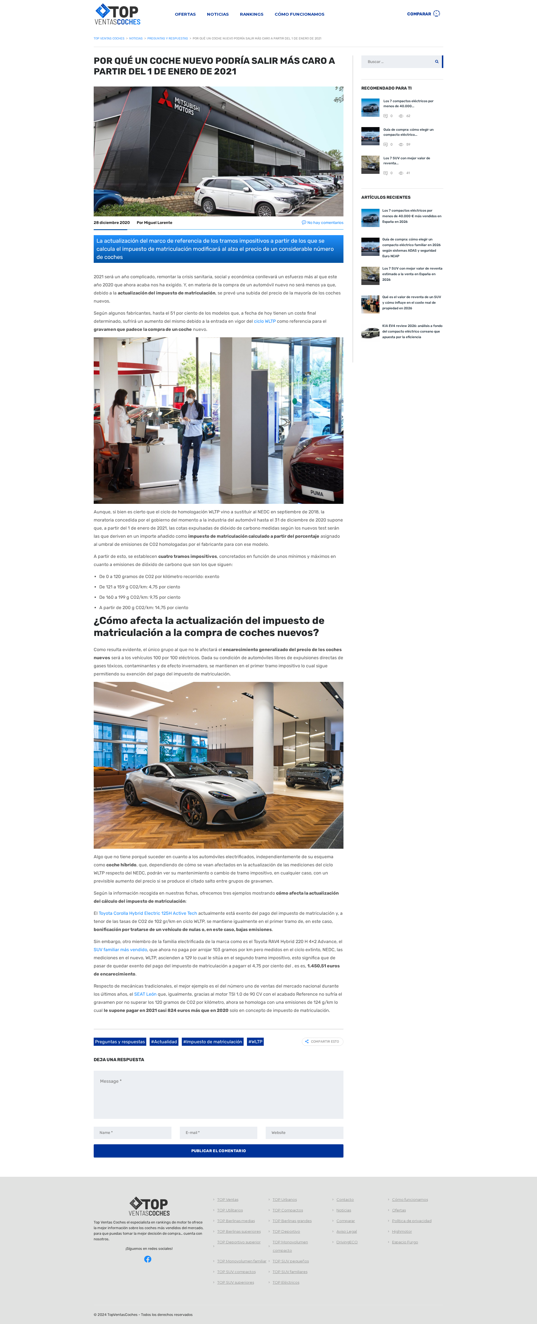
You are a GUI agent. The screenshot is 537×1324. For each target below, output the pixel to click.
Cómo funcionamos (299, 14)
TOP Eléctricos (286, 1282)
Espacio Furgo (405, 1242)
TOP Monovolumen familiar (242, 1261)
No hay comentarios (325, 222)
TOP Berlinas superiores (239, 1231)
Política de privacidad (412, 1220)
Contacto (345, 1199)
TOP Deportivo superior (239, 1242)
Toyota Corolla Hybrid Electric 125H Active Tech (148, 913)
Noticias (218, 14)
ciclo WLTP (265, 321)
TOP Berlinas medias (236, 1220)
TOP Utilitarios (230, 1210)
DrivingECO (347, 1242)
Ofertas (185, 14)
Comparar (419, 14)
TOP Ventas (227, 1199)
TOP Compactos (288, 1210)
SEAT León (145, 994)
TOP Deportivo (286, 1231)
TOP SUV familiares (290, 1271)
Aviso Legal (346, 1231)
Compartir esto (325, 1042)
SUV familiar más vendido (120, 949)
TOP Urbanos (285, 1199)
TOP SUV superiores (235, 1282)
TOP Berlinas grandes (292, 1220)
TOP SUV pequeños (291, 1261)
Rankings (251, 14)
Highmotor (402, 1231)
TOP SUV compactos (236, 1271)
